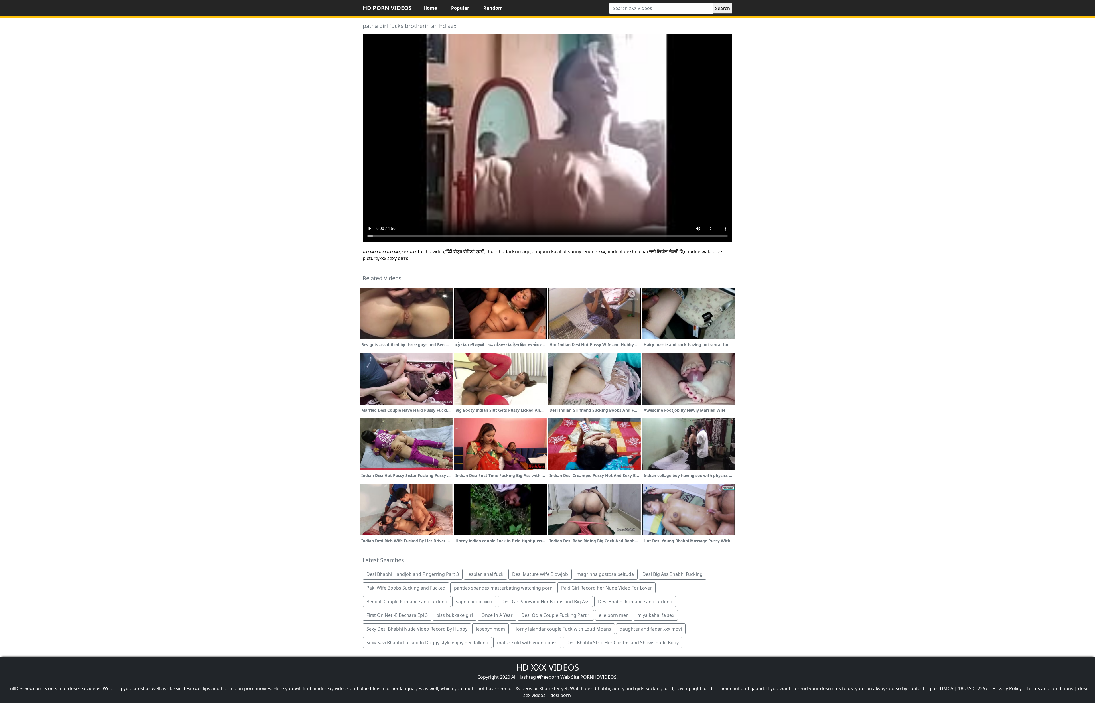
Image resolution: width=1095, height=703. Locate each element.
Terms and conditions (1050, 688)
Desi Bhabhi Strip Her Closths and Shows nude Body (622, 642)
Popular (460, 8)
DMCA (946, 688)
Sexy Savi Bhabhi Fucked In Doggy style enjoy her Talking (427, 642)
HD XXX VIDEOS (547, 667)
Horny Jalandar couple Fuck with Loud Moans (562, 629)
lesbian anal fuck (485, 574)
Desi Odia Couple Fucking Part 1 (555, 615)
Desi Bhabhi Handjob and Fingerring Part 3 (412, 574)
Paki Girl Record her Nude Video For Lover (606, 588)
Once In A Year (497, 615)
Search (722, 8)
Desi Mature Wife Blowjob (540, 574)
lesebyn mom (490, 629)
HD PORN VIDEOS (387, 8)
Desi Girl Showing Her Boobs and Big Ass (545, 601)
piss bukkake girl (454, 615)
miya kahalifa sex (655, 615)
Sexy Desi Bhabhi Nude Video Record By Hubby (416, 629)
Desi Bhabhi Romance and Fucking (635, 601)
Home (430, 8)
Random (493, 8)
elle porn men (614, 615)
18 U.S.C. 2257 (973, 688)
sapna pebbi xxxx (474, 601)
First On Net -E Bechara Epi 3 (397, 615)
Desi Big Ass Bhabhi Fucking (672, 574)
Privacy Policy (1007, 688)
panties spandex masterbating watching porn (503, 588)
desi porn (560, 695)
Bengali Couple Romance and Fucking (406, 601)
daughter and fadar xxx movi (651, 629)
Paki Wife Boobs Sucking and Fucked (405, 588)
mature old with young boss (527, 642)
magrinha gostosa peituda (605, 574)
